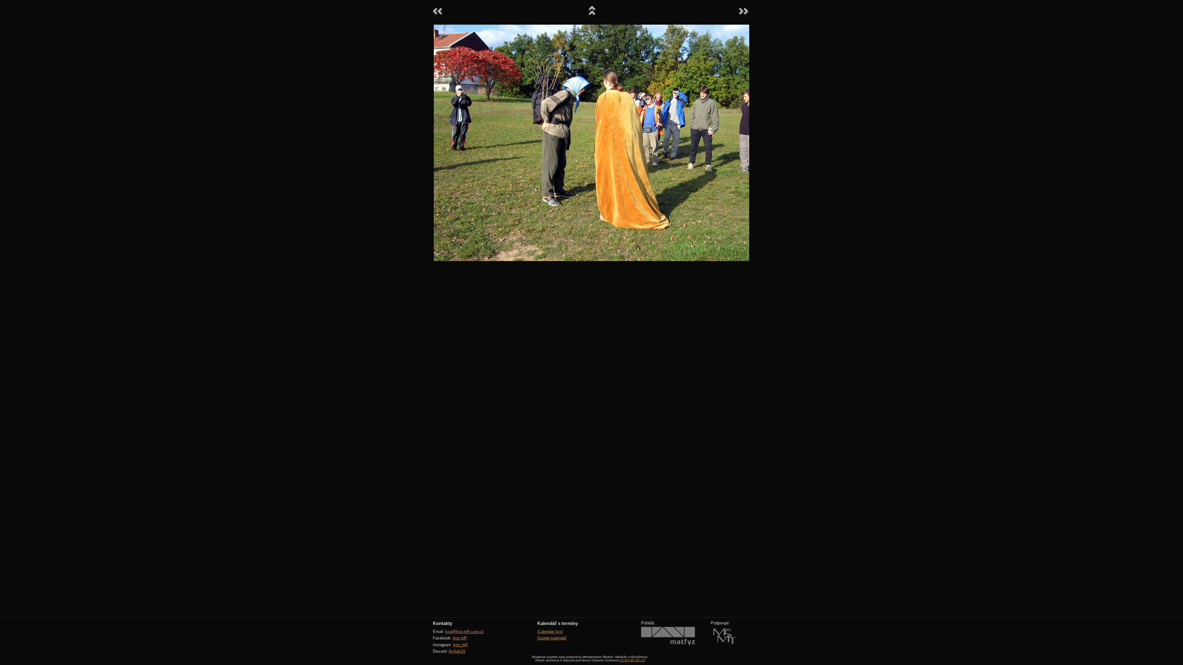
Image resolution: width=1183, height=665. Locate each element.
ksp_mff (460, 645)
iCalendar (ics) (550, 631)
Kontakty (442, 623)
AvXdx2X (457, 651)
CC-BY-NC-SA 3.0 (632, 660)
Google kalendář (551, 638)
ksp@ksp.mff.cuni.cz (464, 631)
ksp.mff (459, 638)
